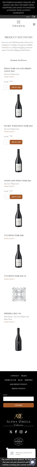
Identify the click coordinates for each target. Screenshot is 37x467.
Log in (28, 16)
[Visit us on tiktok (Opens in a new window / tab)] (26, 432)
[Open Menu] (34, 24)
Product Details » (9, 77)
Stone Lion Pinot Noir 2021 (17, 180)
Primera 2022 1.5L (12, 313)
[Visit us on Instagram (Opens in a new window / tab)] (21, 432)
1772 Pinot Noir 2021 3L (15, 276)
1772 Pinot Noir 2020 (14, 235)
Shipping (29, 380)
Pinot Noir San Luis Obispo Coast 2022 (17, 69)
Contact (15, 376)
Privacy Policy (18, 388)
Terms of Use (10, 380)
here (7, 47)
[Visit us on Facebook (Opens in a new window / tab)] (16, 432)
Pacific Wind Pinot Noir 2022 (18, 126)
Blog (20, 380)
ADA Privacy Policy (18, 384)
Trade (24, 376)
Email (5, 395)
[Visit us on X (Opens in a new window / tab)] (11, 432)
